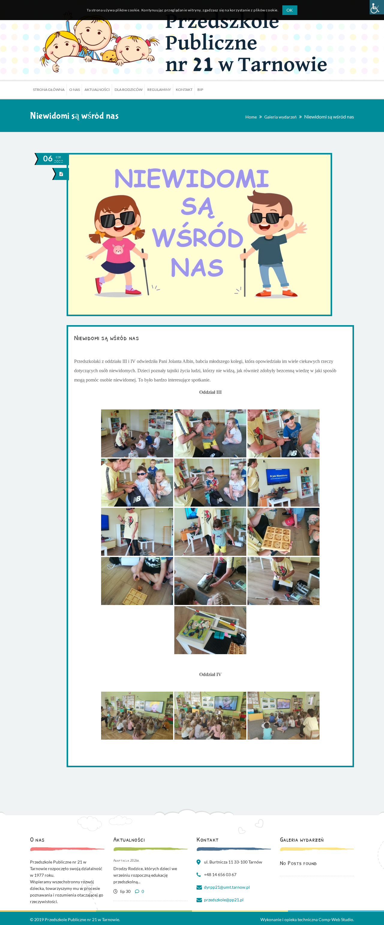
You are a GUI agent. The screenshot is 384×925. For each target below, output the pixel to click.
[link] (377, 7)
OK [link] (289, 10)
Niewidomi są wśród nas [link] (106, 337)
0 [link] (142, 891)
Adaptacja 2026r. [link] (126, 860)
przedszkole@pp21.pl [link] (224, 899)
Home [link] (251, 116)
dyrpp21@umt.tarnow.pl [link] (227, 887)
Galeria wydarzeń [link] (280, 116)
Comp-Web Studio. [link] (336, 919)
